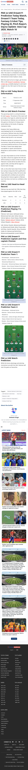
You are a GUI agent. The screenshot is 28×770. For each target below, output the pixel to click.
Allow (16, 15)
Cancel (23, 15)
